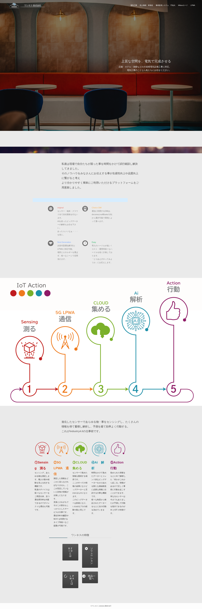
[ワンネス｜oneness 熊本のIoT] (27, 5)
